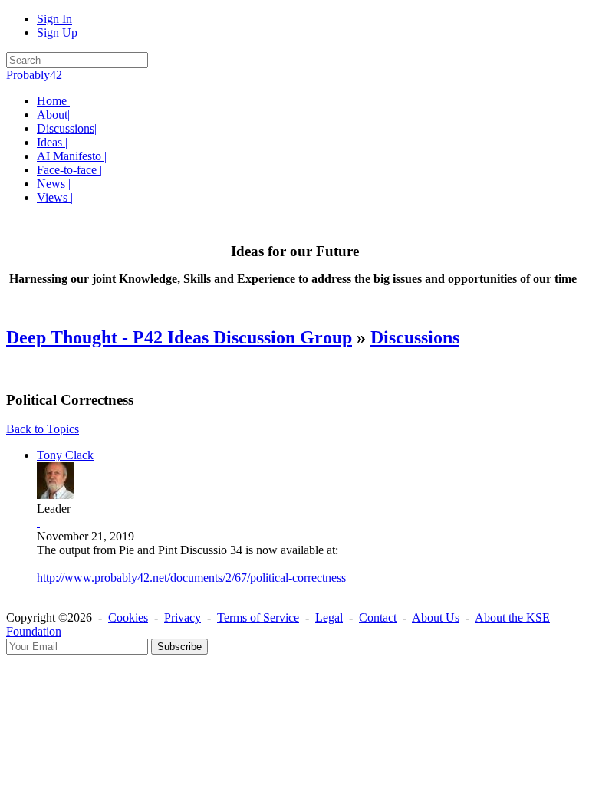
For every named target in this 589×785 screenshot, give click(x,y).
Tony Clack (65, 454)
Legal (329, 617)
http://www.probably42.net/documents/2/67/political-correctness (191, 577)
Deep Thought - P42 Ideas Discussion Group (179, 337)
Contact (378, 617)
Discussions (414, 337)
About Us (435, 617)
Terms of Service (258, 617)
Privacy (182, 617)
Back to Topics (42, 428)
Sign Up (57, 32)
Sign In (54, 18)
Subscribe (179, 646)
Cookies (128, 617)
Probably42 (34, 74)
